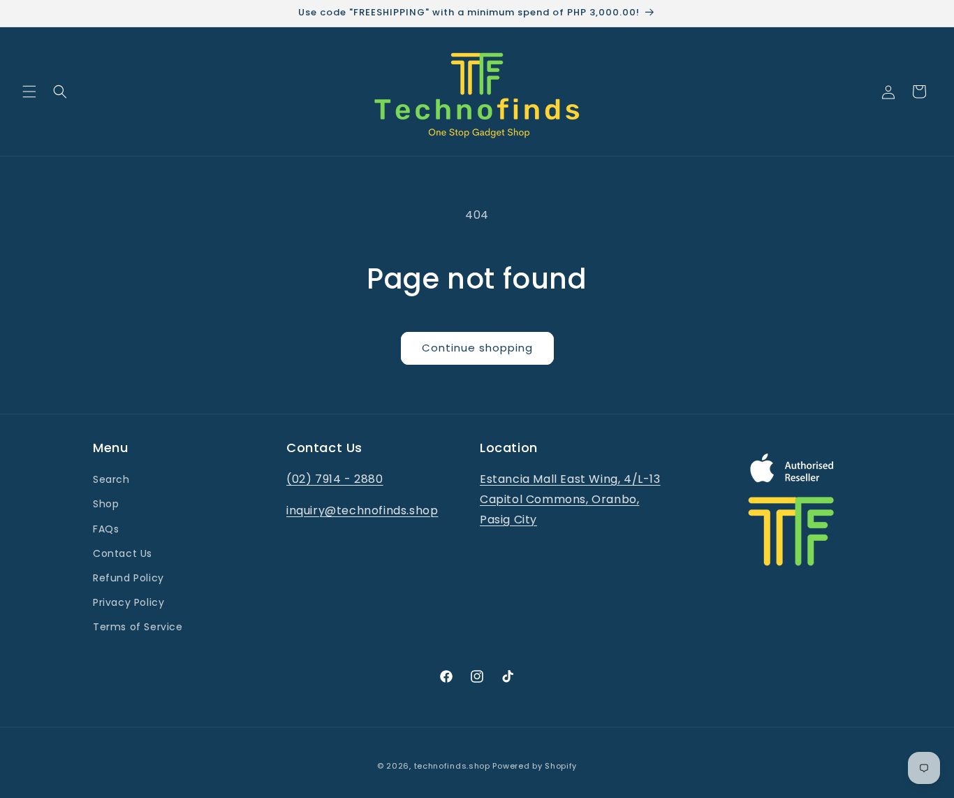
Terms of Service (138, 627)
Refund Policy (128, 578)
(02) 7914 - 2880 (334, 479)
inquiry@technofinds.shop (362, 510)
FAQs (106, 529)
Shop (106, 504)
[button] (29, 91)
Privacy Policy (128, 602)
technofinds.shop (452, 765)
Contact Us (122, 553)
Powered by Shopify (534, 765)
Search (111, 479)
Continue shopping (477, 347)
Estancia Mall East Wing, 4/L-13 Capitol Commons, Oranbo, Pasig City (570, 499)
